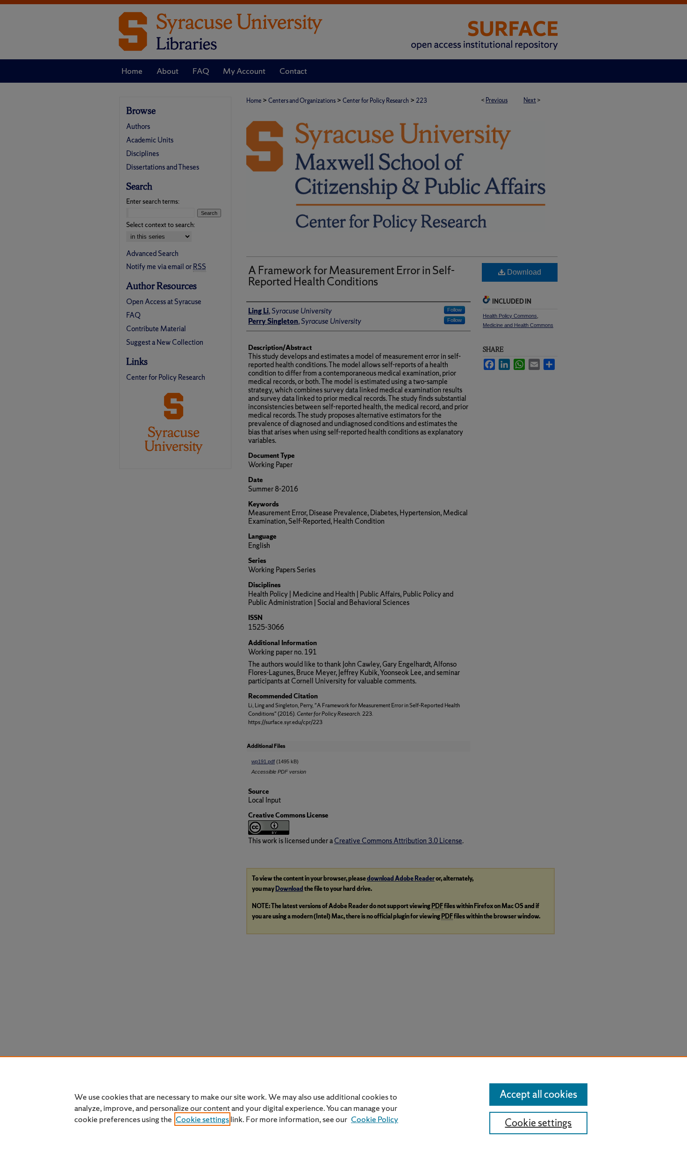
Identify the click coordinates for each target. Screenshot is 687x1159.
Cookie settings (202, 1119)
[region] (343, 1107)
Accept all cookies (538, 1094)
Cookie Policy (374, 1119)
